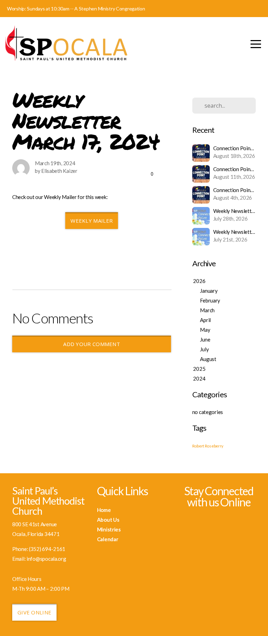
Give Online (34, 612)
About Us (108, 519)
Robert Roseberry (208, 446)
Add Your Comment (91, 343)
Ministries (109, 529)
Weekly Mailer (91, 220)
